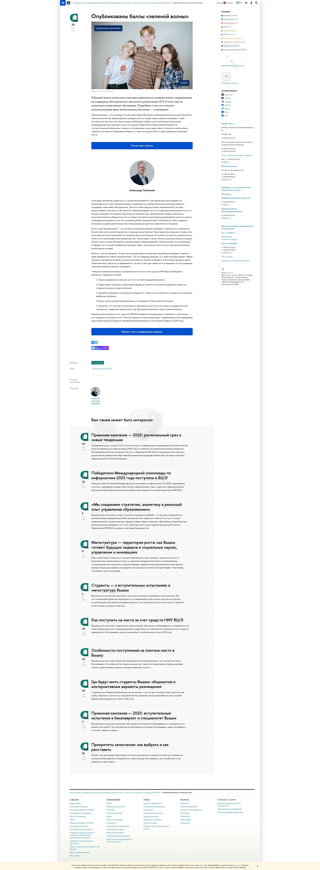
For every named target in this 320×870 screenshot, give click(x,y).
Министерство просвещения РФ (229, 809)
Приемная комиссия (229, 166)
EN (241, 2)
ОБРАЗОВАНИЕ (113, 799)
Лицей (108, 803)
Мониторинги (149, 810)
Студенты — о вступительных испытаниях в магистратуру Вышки (130, 587)
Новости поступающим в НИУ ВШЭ (147, 792)
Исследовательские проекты (154, 806)
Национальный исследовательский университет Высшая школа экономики (97, 792)
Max (226, 115)
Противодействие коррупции (80, 829)
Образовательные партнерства (118, 836)
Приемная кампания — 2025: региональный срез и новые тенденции (136, 437)
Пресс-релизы (227, 256)
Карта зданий (226, 236)
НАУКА (147, 799)
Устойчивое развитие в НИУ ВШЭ (82, 810)
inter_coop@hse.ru (228, 232)
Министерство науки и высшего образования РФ (229, 804)
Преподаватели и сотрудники (80, 813)
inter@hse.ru (226, 218)
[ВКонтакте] (92, 342)
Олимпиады (110, 810)
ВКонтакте (228, 95)
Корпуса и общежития (78, 816)
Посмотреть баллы (142, 145)
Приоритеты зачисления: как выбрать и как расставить (130, 747)
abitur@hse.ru (226, 179)
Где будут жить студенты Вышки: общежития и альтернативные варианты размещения (133, 684)
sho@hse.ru (225, 204)
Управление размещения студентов (235, 198)
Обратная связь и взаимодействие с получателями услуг (119, 840)
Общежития (226, 194)
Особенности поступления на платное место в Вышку (132, 652)
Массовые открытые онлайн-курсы (230, 812)
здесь (201, 865)
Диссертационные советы (153, 813)
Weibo (226, 108)
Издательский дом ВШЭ (188, 806)
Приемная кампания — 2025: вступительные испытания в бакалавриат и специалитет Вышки (133, 715)
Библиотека (184, 803)
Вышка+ (109, 816)
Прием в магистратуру (114, 820)
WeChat (227, 105)
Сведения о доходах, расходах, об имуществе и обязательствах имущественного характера (82, 835)
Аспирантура (111, 823)
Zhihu (226, 112)
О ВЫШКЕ (74, 799)
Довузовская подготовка (115, 806)
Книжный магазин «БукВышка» (191, 810)
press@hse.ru (226, 252)
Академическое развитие (153, 820)
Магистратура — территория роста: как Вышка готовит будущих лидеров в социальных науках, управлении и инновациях (134, 547)
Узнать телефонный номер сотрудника (236, 155)
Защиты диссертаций (151, 816)
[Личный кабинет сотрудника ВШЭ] (251, 3)
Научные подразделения (152, 803)
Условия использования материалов (235, 260)
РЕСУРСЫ (184, 799)
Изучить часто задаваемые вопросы (142, 331)
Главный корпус (227, 123)
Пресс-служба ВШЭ (229, 243)
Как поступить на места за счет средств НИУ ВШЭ (137, 620)
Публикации (184, 823)
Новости (129, 792)
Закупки (72, 820)
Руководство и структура (79, 806)
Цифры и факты (75, 803)
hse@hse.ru (225, 162)
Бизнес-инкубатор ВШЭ (115, 833)
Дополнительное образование (117, 826)
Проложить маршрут (229, 239)
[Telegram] (96, 342)
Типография (184, 813)
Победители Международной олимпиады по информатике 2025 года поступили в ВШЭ (131, 475)
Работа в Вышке (75, 856)
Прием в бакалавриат (114, 813)
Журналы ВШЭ (185, 820)
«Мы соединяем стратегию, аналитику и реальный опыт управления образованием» (136, 507)
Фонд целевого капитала (79, 826)
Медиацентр (185, 816)
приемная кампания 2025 (101, 368)
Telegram (228, 102)
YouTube (227, 98)
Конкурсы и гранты (150, 823)
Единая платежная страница (80, 852)
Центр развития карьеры (115, 829)
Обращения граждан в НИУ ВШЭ (82, 823)
